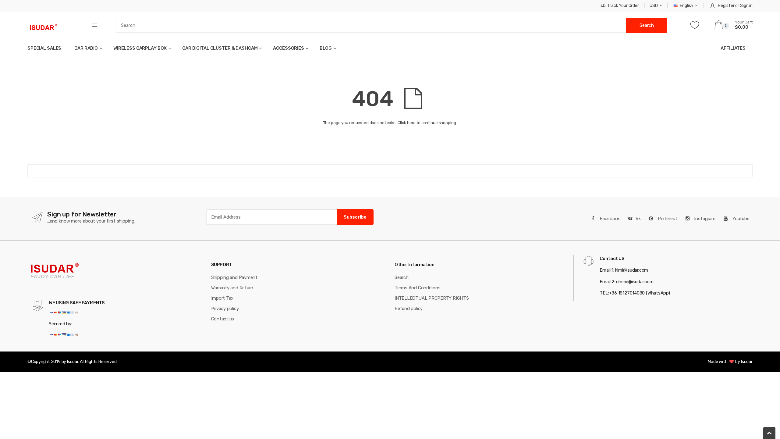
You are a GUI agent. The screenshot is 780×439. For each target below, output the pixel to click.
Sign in (746, 5)
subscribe (355, 217)
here (411, 122)
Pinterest (667, 218)
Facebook (609, 218)
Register (726, 5)
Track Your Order (623, 5)
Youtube (740, 218)
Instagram (704, 218)
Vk (638, 218)
